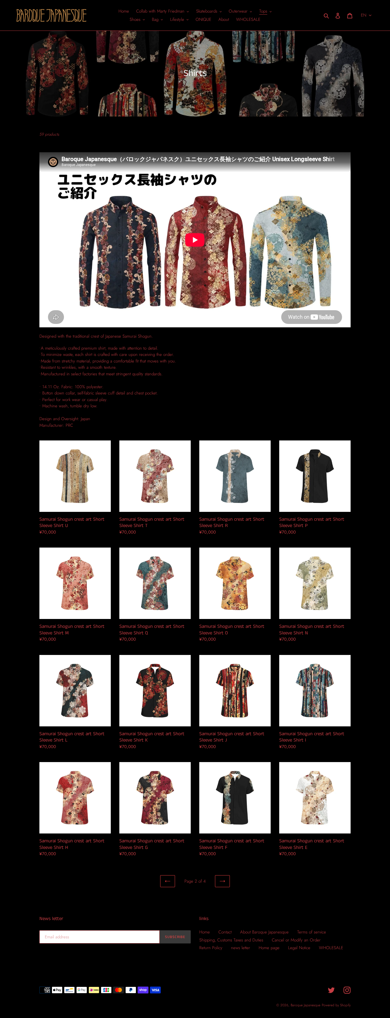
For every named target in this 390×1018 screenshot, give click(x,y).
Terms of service (311, 932)
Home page (269, 948)
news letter (240, 948)
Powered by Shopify (336, 1005)
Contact (225, 932)
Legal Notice (299, 948)
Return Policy (210, 948)
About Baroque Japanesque (264, 932)
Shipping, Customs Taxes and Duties (231, 940)
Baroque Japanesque (305, 1005)
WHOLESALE (331, 948)
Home (204, 932)
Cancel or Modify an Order (296, 940)
